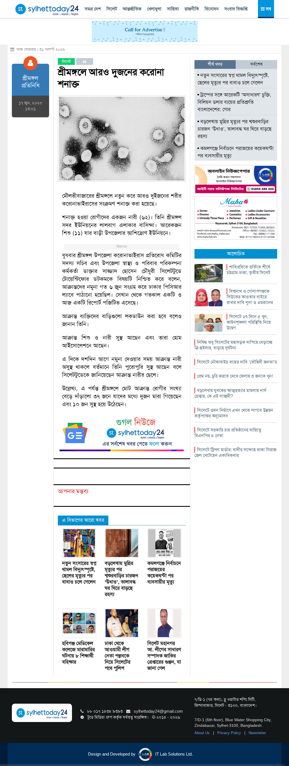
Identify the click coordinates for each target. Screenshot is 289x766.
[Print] (84, 61)
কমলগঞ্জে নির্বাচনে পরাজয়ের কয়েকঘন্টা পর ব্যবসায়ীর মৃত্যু (164, 572)
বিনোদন (212, 9)
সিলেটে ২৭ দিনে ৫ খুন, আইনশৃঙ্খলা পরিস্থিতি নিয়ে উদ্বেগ (249, 322)
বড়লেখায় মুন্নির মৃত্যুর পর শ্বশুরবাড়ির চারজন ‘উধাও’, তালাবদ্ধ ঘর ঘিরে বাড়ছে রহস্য (121, 579)
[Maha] (235, 218)
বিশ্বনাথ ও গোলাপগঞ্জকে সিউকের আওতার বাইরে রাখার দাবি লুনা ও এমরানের (250, 296)
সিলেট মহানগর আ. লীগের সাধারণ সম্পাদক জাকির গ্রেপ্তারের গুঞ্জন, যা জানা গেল (164, 656)
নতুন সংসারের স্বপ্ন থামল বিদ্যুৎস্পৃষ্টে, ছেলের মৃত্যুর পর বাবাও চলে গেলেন (79, 572)
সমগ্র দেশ (93, 9)
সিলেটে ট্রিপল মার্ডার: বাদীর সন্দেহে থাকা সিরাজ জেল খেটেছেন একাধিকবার (235, 452)
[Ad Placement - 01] (145, 31)
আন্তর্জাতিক (132, 9)
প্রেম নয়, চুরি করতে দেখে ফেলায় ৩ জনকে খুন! (235, 376)
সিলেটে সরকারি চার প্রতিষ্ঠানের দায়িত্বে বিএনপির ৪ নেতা (227, 433)
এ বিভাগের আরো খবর (83, 520)
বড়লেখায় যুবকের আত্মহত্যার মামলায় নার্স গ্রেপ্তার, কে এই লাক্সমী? (230, 393)
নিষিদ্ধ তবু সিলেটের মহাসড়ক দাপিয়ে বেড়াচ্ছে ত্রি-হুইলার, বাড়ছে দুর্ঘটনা (233, 345)
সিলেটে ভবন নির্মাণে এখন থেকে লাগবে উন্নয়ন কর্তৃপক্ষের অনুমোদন (233, 413)
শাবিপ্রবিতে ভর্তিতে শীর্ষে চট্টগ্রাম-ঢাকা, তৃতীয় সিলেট (248, 270)
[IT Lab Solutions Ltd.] (235, 179)
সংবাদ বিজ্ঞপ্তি (236, 9)
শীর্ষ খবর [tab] (215, 64)
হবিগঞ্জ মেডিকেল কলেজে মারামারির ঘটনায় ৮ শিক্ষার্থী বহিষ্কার (78, 652)
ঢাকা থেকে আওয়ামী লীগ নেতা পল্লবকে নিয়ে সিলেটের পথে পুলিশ (117, 656)
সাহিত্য (173, 9)
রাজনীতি (192, 9)
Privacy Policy (229, 733)
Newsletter (257, 733)
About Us (202, 733)
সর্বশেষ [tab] (256, 64)
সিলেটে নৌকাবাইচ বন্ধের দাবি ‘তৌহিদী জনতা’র (237, 362)
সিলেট (111, 9)
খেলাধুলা (154, 9)
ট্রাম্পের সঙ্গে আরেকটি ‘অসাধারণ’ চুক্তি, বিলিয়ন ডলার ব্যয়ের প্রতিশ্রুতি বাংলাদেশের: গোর (234, 102)
